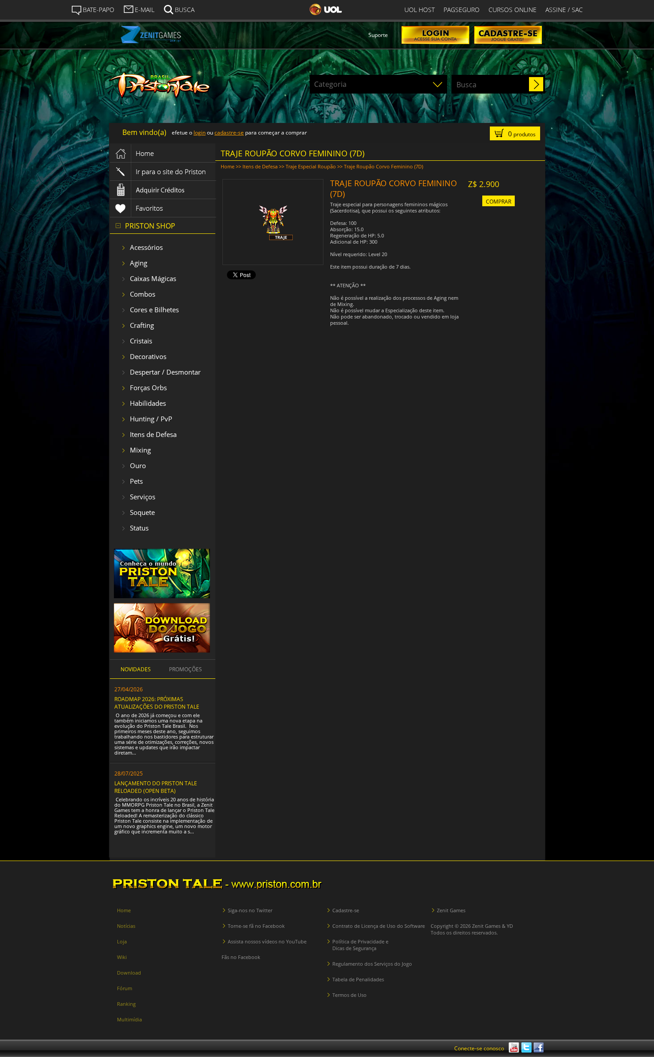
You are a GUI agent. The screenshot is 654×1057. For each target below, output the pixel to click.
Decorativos (148, 356)
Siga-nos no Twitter (250, 910)
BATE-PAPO (98, 9)
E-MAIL (144, 9)
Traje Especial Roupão (311, 166)
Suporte (378, 35)
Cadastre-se (345, 910)
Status (139, 527)
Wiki (122, 957)
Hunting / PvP (151, 418)
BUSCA (184, 9)
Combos (142, 294)
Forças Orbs (148, 387)
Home (227, 166)
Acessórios (146, 247)
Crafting (142, 325)
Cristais (141, 340)
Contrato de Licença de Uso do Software (378, 925)
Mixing (140, 449)
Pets (136, 481)
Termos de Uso (349, 995)
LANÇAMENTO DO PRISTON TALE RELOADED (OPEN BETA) (155, 787)
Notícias (126, 925)
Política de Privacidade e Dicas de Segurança (360, 944)
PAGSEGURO (462, 9)
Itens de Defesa (153, 434)
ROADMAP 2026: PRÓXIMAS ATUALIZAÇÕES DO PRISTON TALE (156, 702)
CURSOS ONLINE (512, 9)
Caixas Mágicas (153, 278)
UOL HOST (419, 9)
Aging (138, 262)
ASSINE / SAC (564, 9)
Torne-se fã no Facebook (256, 925)
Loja (122, 941)
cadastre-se (229, 132)
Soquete (142, 512)
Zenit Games (451, 910)
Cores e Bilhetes (154, 309)
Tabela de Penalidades (358, 979)
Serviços (142, 496)
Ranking (126, 1003)
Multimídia (129, 1019)
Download (129, 972)
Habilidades (148, 403)
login (200, 132)
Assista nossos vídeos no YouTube (267, 941)
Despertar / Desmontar (165, 371)
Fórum (124, 988)
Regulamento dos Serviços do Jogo (372, 963)
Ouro (138, 465)
